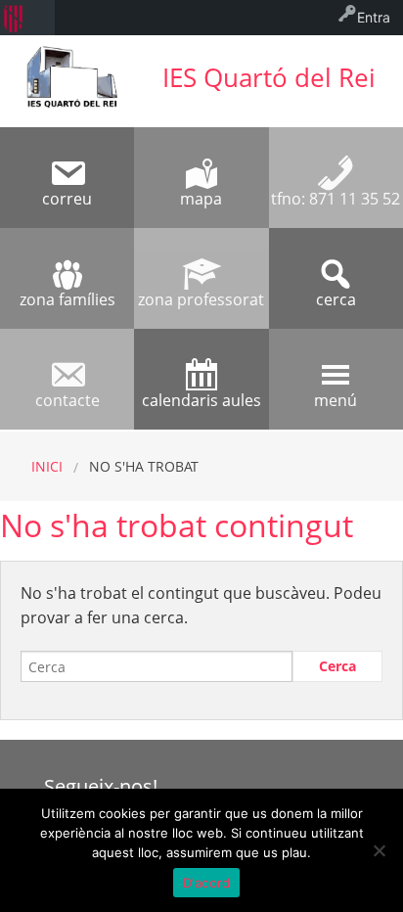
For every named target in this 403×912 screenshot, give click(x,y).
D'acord (207, 882)
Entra (373, 17)
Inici (47, 466)
